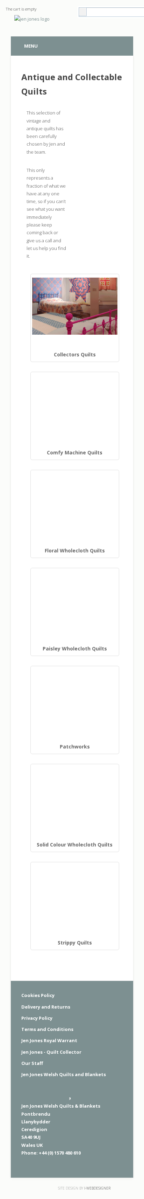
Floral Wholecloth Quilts (75, 550)
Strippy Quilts (75, 942)
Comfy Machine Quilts (74, 452)
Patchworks (75, 746)
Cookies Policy (38, 995)
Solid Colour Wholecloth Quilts (75, 844)
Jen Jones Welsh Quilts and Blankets (63, 1074)
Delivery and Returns (45, 1007)
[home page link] (31, 22)
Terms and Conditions (47, 1029)
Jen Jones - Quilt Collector (51, 1052)
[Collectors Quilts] (74, 306)
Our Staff (32, 1063)
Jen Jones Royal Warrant (49, 1040)
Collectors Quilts (75, 354)
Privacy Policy (36, 1018)
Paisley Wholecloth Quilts (75, 648)
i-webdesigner (97, 1188)
